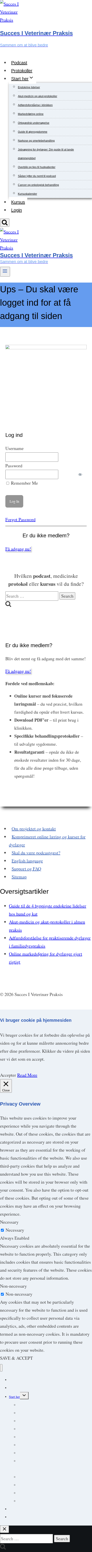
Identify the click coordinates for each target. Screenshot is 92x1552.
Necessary (15, 1230)
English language (27, 861)
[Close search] (4, 1529)
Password (13, 466)
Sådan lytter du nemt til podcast (37, 176)
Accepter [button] (8, 1075)
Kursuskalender (27, 193)
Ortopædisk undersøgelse (33, 122)
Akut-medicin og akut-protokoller (37, 96)
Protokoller (21, 70)
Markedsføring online (31, 114)
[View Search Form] (4, 223)
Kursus (18, 202)
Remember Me (24, 483)
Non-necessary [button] (13, 1286)
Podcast (19, 62)
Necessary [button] (9, 1222)
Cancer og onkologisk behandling (38, 185)
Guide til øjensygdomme (32, 131)
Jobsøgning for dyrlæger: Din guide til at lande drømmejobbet (47, 1465)
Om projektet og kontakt (34, 829)
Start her (14, 1397)
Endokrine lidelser (29, 87)
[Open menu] (5, 272)
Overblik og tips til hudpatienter (36, 167)
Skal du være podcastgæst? (36, 853)
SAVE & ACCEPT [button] (16, 1358)
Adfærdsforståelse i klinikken (35, 105)
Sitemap (19, 877)
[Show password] (80, 474)
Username (14, 448)
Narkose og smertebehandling (36, 140)
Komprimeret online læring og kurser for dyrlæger (47, 841)
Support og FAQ (26, 869)
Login (16, 210)
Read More (27, 1075)
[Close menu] (1, 1367)
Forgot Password (20, 519)
